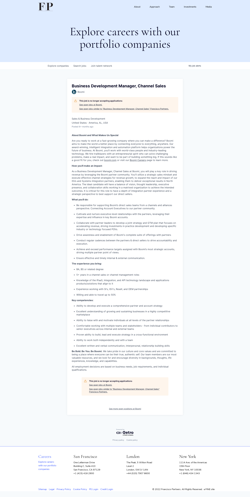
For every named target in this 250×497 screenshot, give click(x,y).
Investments (190, 6)
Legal (51, 489)
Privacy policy (118, 440)
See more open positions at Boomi (125, 408)
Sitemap (42, 489)
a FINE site (209, 489)
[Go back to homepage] (45, 7)
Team (172, 6)
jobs (79, 65)
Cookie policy (132, 440)
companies (58, 65)
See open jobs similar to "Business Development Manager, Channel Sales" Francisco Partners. (124, 109)
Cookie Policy (80, 489)
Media (209, 6)
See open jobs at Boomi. (90, 104)
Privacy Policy (64, 489)
